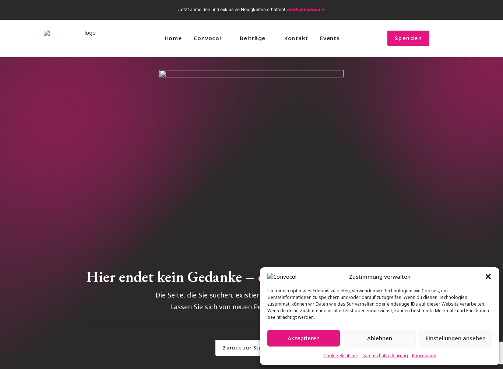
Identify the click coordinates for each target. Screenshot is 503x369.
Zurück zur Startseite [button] (251, 348)
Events (330, 38)
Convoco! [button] (207, 38)
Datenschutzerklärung (385, 355)
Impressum (424, 355)
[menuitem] (416, 10)
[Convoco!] (87, 38)
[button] (488, 276)
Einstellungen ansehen (456, 338)
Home (173, 38)
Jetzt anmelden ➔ (305, 9)
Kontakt (296, 38)
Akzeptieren (304, 338)
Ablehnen (379, 338)
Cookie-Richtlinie (340, 355)
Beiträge (252, 38)
